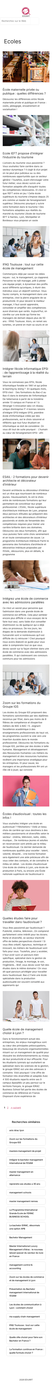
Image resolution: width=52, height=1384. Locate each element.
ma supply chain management (24, 1316)
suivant (15, 1107)
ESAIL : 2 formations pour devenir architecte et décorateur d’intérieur (26, 480)
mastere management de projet (25, 1151)
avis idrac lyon (16, 1130)
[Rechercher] (35, 21)
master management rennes (23, 1201)
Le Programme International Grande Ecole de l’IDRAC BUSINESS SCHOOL (23, 1213)
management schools (20, 1192)
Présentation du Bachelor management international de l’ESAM (24, 1292)
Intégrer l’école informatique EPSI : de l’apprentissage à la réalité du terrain (26, 372)
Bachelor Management (20, 1237)
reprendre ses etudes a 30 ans (24, 1184)
